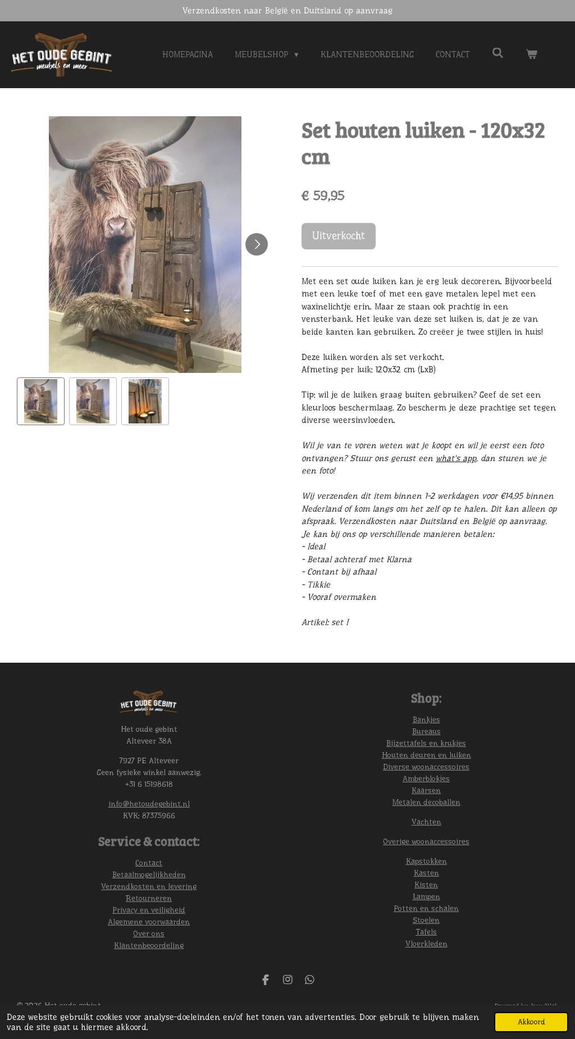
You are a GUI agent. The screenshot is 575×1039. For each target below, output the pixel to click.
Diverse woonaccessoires (426, 766)
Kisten (426, 884)
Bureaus (426, 731)
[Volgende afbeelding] (256, 244)
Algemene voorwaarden (149, 921)
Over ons (149, 933)
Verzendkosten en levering (149, 886)
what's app (456, 458)
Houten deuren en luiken (426, 754)
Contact (148, 862)
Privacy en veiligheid (148, 909)
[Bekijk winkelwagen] (531, 54)
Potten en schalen (426, 908)
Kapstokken (426, 860)
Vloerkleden (426, 943)
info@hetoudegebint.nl (149, 803)
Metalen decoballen (426, 802)
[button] (41, 401)
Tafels (426, 931)
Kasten (426, 872)
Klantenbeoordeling (149, 945)
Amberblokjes (426, 778)
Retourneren (149, 898)
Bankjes (426, 719)
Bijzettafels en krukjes (426, 743)
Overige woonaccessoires (426, 841)
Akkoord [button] (531, 1022)
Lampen (426, 896)
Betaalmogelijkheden (149, 874)
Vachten (426, 821)
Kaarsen (426, 790)
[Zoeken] (497, 53)
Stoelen (426, 919)
